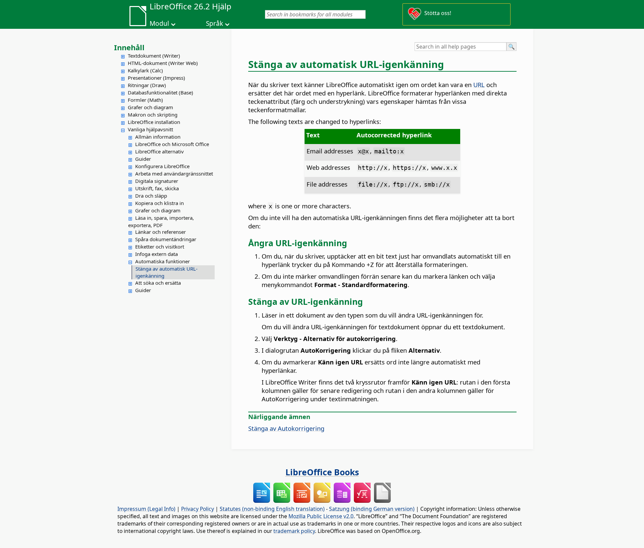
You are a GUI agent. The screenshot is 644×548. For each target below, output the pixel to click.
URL (479, 84)
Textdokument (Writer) (154, 55)
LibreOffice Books (322, 472)
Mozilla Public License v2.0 (321, 516)
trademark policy (294, 531)
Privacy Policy (197, 508)
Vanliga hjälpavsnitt (150, 129)
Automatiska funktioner (162, 261)
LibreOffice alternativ (159, 151)
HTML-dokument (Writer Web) (163, 63)
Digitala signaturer (156, 181)
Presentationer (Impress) (156, 77)
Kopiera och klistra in (159, 203)
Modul (159, 23)
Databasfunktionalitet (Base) (160, 92)
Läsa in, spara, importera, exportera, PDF (161, 221)
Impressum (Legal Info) (146, 508)
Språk (214, 23)
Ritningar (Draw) (147, 85)
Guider (143, 158)
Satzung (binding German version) (372, 508)
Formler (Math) (145, 99)
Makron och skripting (152, 114)
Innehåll (129, 47)
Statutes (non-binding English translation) (272, 508)
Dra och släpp (151, 195)
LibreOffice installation (154, 122)
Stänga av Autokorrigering (286, 428)
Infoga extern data (156, 254)
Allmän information (157, 136)
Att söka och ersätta (158, 282)
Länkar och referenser (160, 231)
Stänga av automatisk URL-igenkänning (167, 272)
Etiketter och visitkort (159, 246)
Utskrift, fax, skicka (157, 188)
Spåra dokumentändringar (165, 239)
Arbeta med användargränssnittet (174, 173)
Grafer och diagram (150, 107)
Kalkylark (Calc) (145, 70)
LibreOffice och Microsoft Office (172, 144)
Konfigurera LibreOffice (162, 166)
